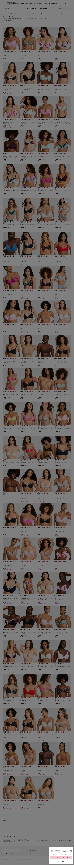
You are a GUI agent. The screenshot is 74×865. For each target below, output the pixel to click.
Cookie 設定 (61, 861)
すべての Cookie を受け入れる (61, 857)
